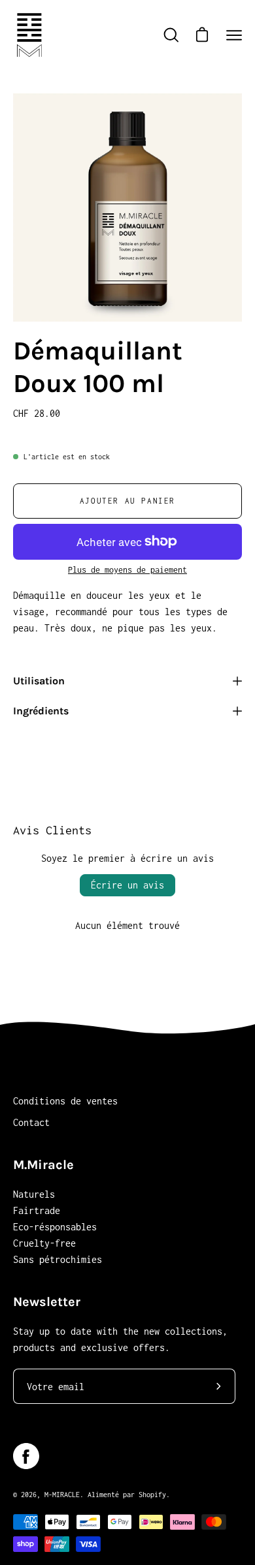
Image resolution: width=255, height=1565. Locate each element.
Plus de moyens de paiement (127, 570)
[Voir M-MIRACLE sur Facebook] (26, 1456)
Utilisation (39, 681)
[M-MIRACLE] (29, 35)
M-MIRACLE (62, 1494)
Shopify (152, 1494)
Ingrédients (41, 711)
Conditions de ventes (65, 1100)
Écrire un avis (127, 884)
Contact (31, 1122)
